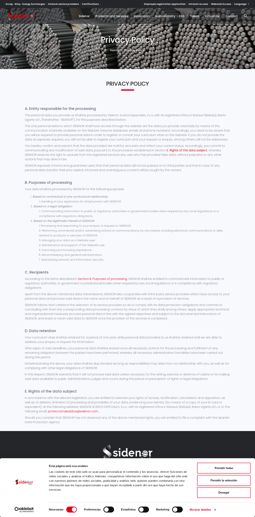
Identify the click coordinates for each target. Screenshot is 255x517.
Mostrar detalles (200, 509)
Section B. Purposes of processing (102, 279)
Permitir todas (224, 468)
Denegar (223, 492)
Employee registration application (165, 4)
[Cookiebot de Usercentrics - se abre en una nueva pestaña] (24, 510)
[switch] (108, 510)
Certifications (90, 4)
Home (114, 50)
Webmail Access (221, 4)
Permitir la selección (224, 480)
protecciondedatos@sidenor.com (73, 411)
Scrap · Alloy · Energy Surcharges (25, 4)
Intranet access (198, 4)
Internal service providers (63, 4)
